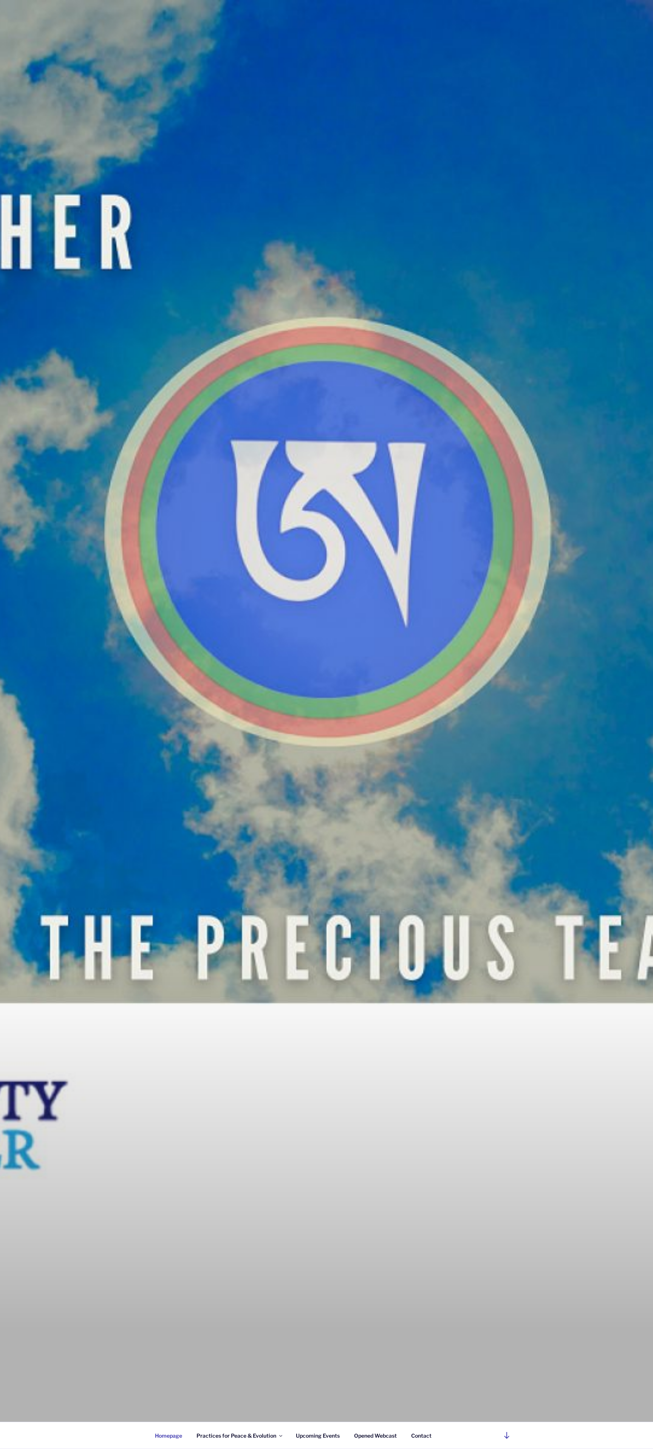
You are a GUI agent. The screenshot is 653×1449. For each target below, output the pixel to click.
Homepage (168, 1435)
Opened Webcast (375, 1435)
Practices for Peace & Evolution (236, 1435)
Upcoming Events (318, 1435)
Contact (421, 1435)
